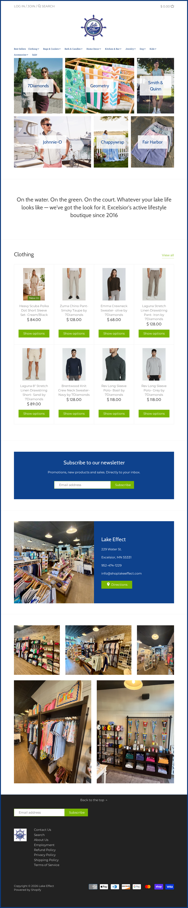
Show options (34, 333)
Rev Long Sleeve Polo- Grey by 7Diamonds (154, 390)
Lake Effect (46, 886)
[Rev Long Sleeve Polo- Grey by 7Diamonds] (154, 364)
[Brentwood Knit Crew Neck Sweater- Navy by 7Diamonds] (74, 364)
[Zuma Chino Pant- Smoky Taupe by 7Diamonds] (74, 284)
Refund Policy (45, 850)
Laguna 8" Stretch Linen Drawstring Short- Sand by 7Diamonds (34, 392)
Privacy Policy (45, 855)
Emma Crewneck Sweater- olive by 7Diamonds (114, 310)
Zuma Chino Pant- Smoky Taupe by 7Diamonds (74, 310)
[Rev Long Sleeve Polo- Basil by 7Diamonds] (114, 364)
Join (31, 6)
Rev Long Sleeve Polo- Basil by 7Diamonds (113, 390)
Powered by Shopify (27, 890)
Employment (44, 845)
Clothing (24, 254)
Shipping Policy (46, 860)
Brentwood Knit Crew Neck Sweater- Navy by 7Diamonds (74, 390)
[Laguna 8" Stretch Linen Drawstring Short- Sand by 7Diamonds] (34, 364)
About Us (41, 840)
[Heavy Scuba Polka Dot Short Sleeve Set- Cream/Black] (34, 284)
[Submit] (39, 6)
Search (39, 835)
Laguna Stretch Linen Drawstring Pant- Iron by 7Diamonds (154, 312)
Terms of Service (46, 865)
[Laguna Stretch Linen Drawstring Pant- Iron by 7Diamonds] (154, 284)
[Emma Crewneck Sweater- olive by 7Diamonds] (114, 284)
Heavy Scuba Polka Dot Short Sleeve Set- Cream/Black (34, 310)
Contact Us (42, 830)
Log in (19, 6)
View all (168, 255)
